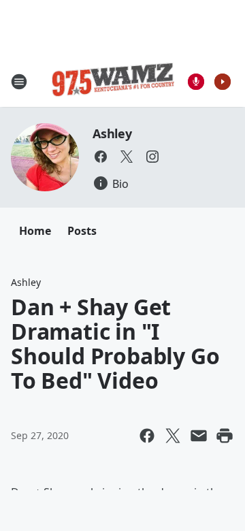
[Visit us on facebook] (101, 156)
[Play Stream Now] (222, 82)
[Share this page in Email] (198, 435)
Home (35, 230)
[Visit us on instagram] (152, 156)
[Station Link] (113, 82)
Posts (82, 230)
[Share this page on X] (172, 435)
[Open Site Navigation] (19, 82)
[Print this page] (224, 435)
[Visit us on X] (126, 156)
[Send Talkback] (196, 82)
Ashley (112, 133)
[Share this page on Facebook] (147, 435)
